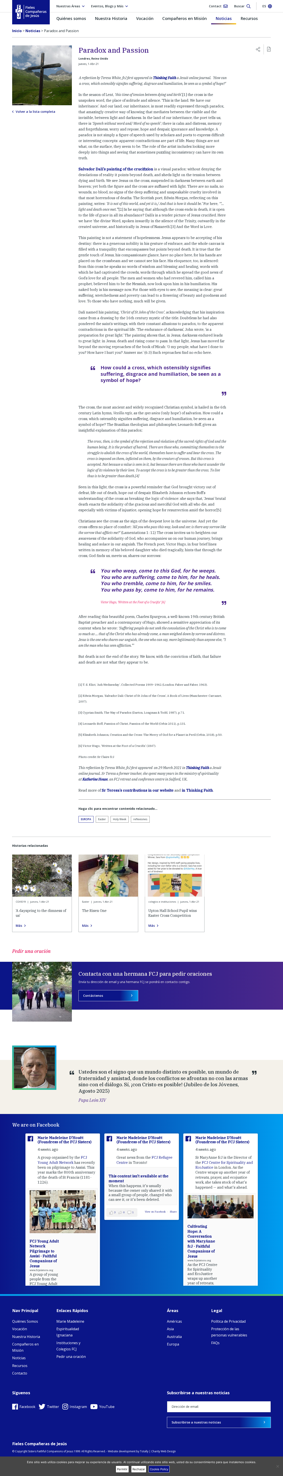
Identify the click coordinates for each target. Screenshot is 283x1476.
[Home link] (30, 12)
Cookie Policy (159, 1469)
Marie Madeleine (70, 1321)
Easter (102, 819)
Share (173, 1211)
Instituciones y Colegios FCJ (68, 1345)
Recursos (249, 18)
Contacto (19, 1373)
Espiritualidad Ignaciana (67, 1332)
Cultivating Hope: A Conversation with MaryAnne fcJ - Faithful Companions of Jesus (201, 1241)
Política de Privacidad (228, 1321)
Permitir (122, 1469)
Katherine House (95, 779)
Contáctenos (93, 995)
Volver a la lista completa (35, 111)
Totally (144, 1451)
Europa (86, 819)
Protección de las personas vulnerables (229, 1332)
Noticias (224, 18)
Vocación (144, 18)
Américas (174, 1321)
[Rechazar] (277, 1466)
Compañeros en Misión (184, 18)
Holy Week (119, 819)
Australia (174, 1336)
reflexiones (140, 819)
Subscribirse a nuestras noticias (196, 1422)
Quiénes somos (71, 18)
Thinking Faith (164, 78)
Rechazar (138, 1469)
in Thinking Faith (197, 790)
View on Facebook (155, 1211)
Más (19, 925)
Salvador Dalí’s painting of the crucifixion (115, 169)
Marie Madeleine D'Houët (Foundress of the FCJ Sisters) (65, 1139)
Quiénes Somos (25, 1321)
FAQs (215, 1342)
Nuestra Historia (111, 18)
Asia (170, 1328)
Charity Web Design (163, 1451)
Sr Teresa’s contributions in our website (138, 790)
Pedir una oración (71, 1356)
